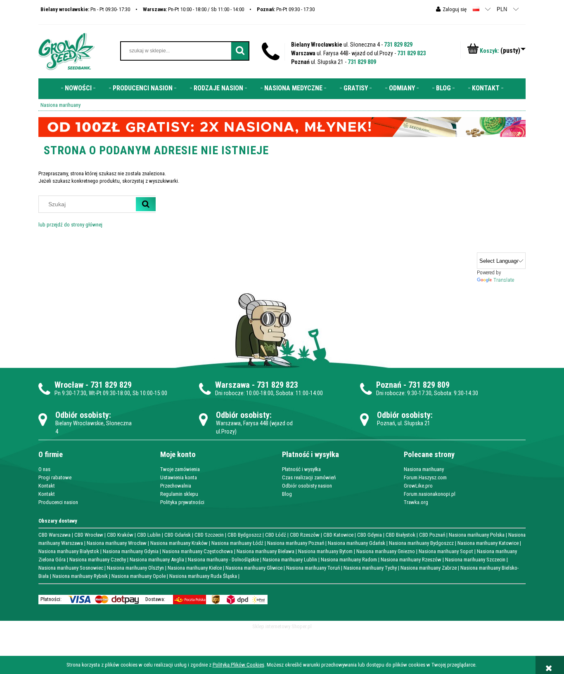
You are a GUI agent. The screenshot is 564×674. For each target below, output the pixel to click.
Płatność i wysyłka (301, 469)
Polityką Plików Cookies (238, 665)
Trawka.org (416, 502)
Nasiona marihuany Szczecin (475, 559)
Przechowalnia (175, 486)
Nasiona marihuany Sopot (446, 551)
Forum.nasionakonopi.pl (429, 494)
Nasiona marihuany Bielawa (265, 551)
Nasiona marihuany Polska (477, 535)
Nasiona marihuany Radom (349, 559)
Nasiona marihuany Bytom (325, 551)
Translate (503, 280)
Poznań (388, 385)
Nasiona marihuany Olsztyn (135, 568)
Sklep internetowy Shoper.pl (282, 626)
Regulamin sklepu (179, 494)
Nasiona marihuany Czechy (97, 559)
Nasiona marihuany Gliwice (253, 568)
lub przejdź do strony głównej (70, 225)
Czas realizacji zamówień (309, 477)
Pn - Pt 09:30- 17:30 (85, 9)
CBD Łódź (275, 535)
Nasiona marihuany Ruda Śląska (203, 576)
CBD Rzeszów (305, 535)
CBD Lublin (149, 535)
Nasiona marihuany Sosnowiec (70, 568)
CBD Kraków (120, 535)
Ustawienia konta (178, 477)
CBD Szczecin (209, 535)
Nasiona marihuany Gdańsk (356, 543)
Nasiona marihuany (424, 469)
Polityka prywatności (182, 502)
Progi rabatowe (54, 477)
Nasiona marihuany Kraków (179, 543)
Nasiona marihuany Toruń (313, 568)
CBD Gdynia (369, 535)
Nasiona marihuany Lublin (290, 559)
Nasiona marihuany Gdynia (131, 551)
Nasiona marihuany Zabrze (428, 568)
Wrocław (69, 385)
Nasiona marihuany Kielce (195, 568)
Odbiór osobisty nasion (307, 486)
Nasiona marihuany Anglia (157, 559)
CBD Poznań (432, 535)
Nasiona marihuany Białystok (68, 551)
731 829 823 (411, 53)
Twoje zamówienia (180, 469)
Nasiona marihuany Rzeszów (411, 559)
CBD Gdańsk (177, 535)
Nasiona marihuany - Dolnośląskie (223, 559)
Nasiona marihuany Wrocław (117, 543)
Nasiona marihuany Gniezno (385, 551)
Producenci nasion (58, 502)
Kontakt (46, 486)
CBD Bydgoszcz (244, 535)
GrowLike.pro (418, 486)
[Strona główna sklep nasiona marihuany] (66, 51)
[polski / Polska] (476, 9)
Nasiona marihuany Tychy (370, 568)
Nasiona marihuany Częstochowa (197, 551)
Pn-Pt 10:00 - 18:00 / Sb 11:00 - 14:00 (193, 9)
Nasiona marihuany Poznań (295, 543)
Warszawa (232, 385)
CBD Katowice (338, 535)
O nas (44, 469)
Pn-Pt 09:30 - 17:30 (286, 9)
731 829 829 (398, 44)
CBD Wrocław (88, 535)
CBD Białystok (400, 535)
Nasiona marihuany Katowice (488, 543)
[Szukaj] (146, 204)
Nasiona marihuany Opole (138, 576)
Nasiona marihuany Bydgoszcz (421, 543)
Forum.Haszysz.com (425, 477)
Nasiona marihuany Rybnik (80, 576)
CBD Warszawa (54, 535)
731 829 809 (362, 62)
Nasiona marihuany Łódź (237, 543)
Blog (287, 494)
